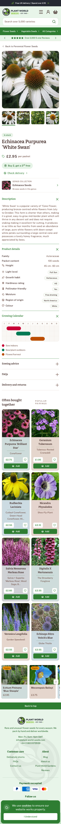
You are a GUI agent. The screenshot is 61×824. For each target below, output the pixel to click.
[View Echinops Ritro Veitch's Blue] (45, 631)
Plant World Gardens (45, 766)
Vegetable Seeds (29, 31)
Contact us (15, 766)
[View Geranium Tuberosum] (45, 439)
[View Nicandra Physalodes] (45, 504)
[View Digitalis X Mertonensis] (45, 569)
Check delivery (16, 173)
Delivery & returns (16, 757)
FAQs (5, 374)
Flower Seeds (9, 31)
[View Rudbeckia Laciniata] (16, 504)
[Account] (48, 12)
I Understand (30, 816)
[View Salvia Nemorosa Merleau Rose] (16, 569)
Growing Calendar (12, 315)
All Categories (49, 31)
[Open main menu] (41, 12)
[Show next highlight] (55, 38)
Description (9, 198)
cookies (26, 805)
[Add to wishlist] (25, 459)
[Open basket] (55, 12)
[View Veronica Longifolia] (16, 631)
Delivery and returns (14, 384)
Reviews (45, 770)
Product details (11, 248)
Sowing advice (10, 363)
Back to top (30, 706)
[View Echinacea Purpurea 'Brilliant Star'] (16, 439)
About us (45, 761)
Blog (45, 757)
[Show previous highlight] (5, 38)
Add (18, 466)
